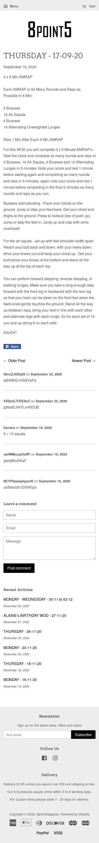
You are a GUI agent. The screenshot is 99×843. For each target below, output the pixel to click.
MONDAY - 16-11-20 (20, 679)
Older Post (16, 360)
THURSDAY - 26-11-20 (22, 631)
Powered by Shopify (75, 814)
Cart (92, 6)
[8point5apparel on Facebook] (44, 758)
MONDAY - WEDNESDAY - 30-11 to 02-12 (38, 599)
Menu (14, 6)
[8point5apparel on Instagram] (55, 758)
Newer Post (81, 360)
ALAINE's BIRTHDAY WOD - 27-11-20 (34, 615)
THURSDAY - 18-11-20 (22, 663)
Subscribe (83, 734)
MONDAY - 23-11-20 (20, 647)
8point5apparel (48, 814)
